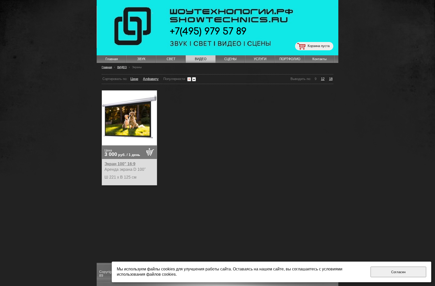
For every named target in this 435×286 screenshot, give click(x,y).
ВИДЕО (122, 67)
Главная (107, 67)
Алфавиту (151, 79)
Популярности (174, 79)
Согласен (398, 272)
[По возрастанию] (194, 79)
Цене (134, 79)
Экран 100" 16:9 (119, 163)
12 (322, 79)
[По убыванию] (189, 79)
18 (331, 79)
